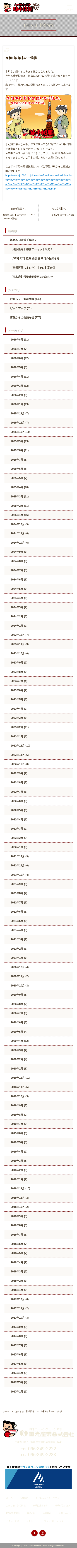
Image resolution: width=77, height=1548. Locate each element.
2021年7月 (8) (18, 902)
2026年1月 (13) (19, 404)
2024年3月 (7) (18, 607)
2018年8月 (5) (18, 1225)
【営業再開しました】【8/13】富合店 (32, 267)
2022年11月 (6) (19, 754)
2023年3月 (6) (18, 717)
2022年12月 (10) (20, 745)
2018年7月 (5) (18, 1234)
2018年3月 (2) (18, 1271)
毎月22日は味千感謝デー (25, 239)
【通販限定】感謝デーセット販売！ (31, 249)
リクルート (31, 1521)
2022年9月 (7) (18, 773)
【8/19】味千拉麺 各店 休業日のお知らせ (34, 258)
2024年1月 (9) (18, 625)
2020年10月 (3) (19, 985)
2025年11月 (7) (19, 422)
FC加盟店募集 (13, 1513)
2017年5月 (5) (18, 1363)
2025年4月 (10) (19, 487)
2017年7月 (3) (18, 1345)
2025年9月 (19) (19, 441)
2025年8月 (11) (19, 450)
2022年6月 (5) (18, 801)
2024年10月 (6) (19, 542)
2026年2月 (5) (18, 395)
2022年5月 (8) (18, 810)
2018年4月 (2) (18, 1262)
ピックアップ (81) (21, 308)
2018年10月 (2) (19, 1206)
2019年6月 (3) (18, 1133)
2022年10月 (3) (19, 764)
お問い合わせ (65, 1513)
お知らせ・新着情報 (16, 1505)
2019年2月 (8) (18, 1170)
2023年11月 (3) (19, 644)
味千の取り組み (62, 1505)
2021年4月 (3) (18, 930)
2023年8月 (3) (18, 671)
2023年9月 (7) (18, 662)
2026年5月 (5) (18, 367)
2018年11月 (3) (19, 1197)
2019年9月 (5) (18, 1105)
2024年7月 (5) (18, 570)
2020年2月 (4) (18, 1059)
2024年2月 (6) (18, 616)
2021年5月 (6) (18, 920)
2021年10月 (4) (19, 874)
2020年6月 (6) (18, 1022)
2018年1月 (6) (18, 1289)
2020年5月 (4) (18, 1031)
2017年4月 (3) (18, 1372)
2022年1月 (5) (18, 847)
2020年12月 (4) (19, 967)
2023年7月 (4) (18, 680)
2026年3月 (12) (19, 385)
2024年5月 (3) (18, 588)
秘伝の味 (31, 1513)
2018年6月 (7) (18, 1243)
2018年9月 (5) (18, 1216)
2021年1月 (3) (18, 957)
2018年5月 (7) (18, 1253)
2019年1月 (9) (18, 1179)
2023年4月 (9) (18, 708)
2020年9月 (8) (18, 994)
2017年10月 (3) (19, 1317)
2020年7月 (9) (18, 1013)
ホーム (9, 1498)
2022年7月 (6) (18, 791)
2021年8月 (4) (18, 893)
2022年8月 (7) (18, 782)
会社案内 (47, 1513)
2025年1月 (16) (19, 514)
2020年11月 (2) (19, 976)
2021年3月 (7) (18, 939)
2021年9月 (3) (18, 884)
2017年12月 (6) (19, 1299)
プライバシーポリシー (55, 1521)
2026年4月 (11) (19, 376)
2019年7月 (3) (18, 1123)
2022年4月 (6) (18, 819)
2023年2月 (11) (19, 727)
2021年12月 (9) (19, 856)
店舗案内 (24, 1498)
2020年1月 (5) (18, 1068)
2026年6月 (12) (19, 358)
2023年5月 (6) (18, 699)
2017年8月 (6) (18, 1336)
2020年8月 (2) (18, 1003)
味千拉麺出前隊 (40, 1505)
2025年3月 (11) (19, 496)
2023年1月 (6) (18, 736)
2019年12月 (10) (20, 1077)
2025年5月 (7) (18, 478)
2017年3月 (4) (18, 1382)
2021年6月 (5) (18, 911)
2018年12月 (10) (20, 1188)
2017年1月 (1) (18, 1391)
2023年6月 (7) (18, 690)
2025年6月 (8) (18, 468)
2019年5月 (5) (18, 1142)
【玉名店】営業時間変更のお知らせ (31, 276)
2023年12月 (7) (19, 634)
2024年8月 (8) (18, 561)
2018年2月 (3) (18, 1280)
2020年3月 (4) (18, 1050)
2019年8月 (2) (18, 1114)
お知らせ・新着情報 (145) (25, 298)
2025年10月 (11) (20, 431)
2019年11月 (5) (19, 1086)
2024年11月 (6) (19, 533)
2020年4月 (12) (19, 1040)
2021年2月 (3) (18, 948)
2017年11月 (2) (19, 1308)
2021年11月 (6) (19, 865)
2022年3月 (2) (18, 828)
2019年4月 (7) (18, 1151)
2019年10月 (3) (19, 1096)
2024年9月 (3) (18, 551)
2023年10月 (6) (19, 653)
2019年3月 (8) (18, 1160)
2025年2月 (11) (19, 505)
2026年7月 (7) (18, 348)
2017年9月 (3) (18, 1326)
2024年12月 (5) (19, 524)
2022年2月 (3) (18, 837)
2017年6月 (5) (18, 1354)
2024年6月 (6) (18, 579)
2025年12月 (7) (19, 413)
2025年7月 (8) (18, 459)
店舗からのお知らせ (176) (25, 317)
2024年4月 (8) (18, 597)
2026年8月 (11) (19, 339)
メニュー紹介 (12, 1521)
